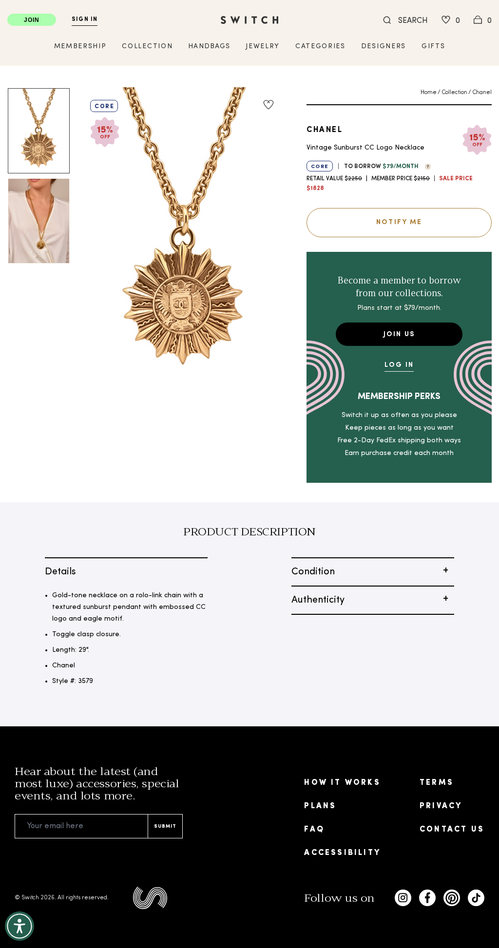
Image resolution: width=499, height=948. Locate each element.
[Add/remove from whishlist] (268, 104)
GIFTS (433, 46)
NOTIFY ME (399, 222)
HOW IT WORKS (342, 783)
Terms (437, 783)
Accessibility (342, 853)
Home (429, 92)
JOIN (32, 20)
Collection (454, 92)
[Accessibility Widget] (19, 926)
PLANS (320, 806)
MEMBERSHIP (80, 46)
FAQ (314, 830)
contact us (452, 830)
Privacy (441, 806)
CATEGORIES (320, 46)
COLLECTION (147, 46)
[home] (249, 20)
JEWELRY (263, 46)
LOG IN (399, 365)
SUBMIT (165, 826)
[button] (425, 166)
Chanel (482, 92)
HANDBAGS (209, 46)
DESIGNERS (383, 46)
